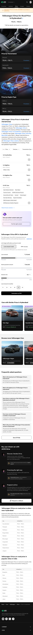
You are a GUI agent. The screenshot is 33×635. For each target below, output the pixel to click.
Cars (7, 604)
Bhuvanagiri (5, 538)
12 (2, 287)
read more (29, 238)
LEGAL (3, 630)
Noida (4, 593)
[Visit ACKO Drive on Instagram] (6, 619)
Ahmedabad (5, 584)
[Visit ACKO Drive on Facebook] (13, 619)
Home (3, 604)
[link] (12, 313)
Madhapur (5, 529)
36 (10, 287)
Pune (4, 575)
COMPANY (4, 626)
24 (6, 287)
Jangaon (4, 550)
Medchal (4, 535)
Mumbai (4, 581)
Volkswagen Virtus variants (11, 141)
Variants (11, 6)
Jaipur (4, 599)
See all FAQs (16, 437)
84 (22, 287)
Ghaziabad (5, 596)
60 (18, 287)
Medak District (6, 547)
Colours (28, 6)
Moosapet (5, 526)
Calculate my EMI (16, 293)
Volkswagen (12, 604)
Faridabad (5, 587)
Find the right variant (16, 224)
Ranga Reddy (6, 532)
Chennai (4, 578)
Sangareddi (5, 541)
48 (14, 287)
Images (22, 6)
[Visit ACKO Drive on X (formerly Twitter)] (10, 619)
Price (16, 6)
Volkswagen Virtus (7, 124)
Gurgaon (4, 590)
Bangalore (5, 572)
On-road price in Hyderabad (9, 325)
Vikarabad (5, 544)
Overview (3, 6)
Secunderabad (6, 523)
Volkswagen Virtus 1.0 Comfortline (11, 131)
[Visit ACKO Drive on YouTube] (3, 619)
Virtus (18, 604)
